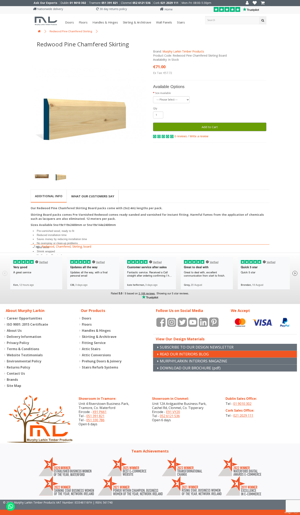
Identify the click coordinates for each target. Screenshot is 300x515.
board (87, 246)
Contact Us (16, 373)
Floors (83, 22)
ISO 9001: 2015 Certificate (27, 324)
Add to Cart (210, 127)
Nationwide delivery (49, 9)
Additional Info (48, 196)
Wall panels (163, 22)
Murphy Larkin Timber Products (183, 51)
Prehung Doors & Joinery (101, 361)
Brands (12, 379)
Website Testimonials (25, 355)
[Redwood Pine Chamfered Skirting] (90, 106)
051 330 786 (95, 420)
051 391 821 (109, 3)
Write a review (199, 136)
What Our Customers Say (92, 196)
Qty (155, 108)
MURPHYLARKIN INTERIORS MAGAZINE (193, 361)
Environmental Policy (24, 361)
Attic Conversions (96, 355)
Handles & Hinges (105, 22)
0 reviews (180, 136)
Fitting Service (94, 343)
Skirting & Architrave (136, 22)
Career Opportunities (24, 318)
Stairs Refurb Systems (100, 367)
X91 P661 (100, 412)
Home (168, 9)
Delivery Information (24, 336)
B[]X (296, 512)
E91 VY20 (173, 412)
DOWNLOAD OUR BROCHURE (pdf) (190, 367)
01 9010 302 (78, 3)
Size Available (163, 93)
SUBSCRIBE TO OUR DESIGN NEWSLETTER (196, 347)
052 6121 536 (141, 3)
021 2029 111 (169, 3)
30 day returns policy (113, 9)
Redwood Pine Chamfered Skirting (71, 31)
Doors (69, 22)
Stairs (180, 22)
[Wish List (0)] (255, 3)
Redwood (48, 246)
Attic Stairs (91, 349)
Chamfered (63, 246)
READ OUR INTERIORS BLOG (184, 354)
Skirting (77, 246)
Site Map (14, 385)
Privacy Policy (18, 343)
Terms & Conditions (23, 349)
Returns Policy (18, 367)
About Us (14, 330)
